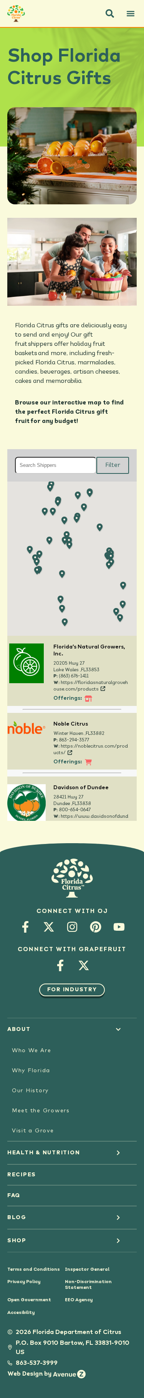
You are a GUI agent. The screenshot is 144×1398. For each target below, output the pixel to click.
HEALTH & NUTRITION (43, 1152)
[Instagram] (72, 927)
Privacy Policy (23, 1282)
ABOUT (19, 1029)
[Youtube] (119, 927)
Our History (30, 1090)
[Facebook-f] (25, 927)
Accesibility (21, 1312)
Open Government (29, 1300)
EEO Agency (79, 1300)
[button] (109, 13)
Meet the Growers (41, 1110)
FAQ (13, 1195)
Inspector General (87, 1269)
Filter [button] (112, 465)
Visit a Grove (33, 1131)
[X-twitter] (48, 927)
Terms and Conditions (33, 1269)
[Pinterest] (95, 927)
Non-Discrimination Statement (88, 1285)
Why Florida (31, 1070)
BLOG (16, 1217)
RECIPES (21, 1174)
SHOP (16, 1240)
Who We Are (31, 1050)
